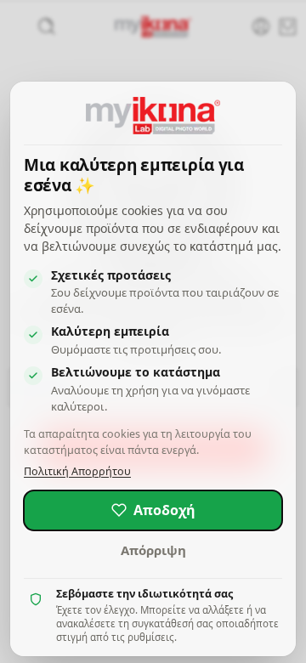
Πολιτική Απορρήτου (77, 471)
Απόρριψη (153, 549)
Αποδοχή (164, 510)
